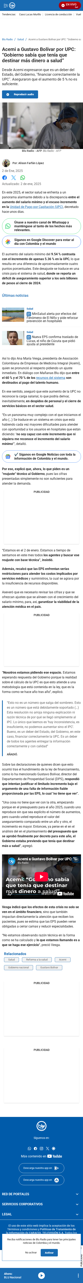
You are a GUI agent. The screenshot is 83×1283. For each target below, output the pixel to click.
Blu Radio (7, 39)
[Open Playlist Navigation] (78, 1276)
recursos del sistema (50, 378)
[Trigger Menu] (5, 5)
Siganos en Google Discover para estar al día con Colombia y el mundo (44, 242)
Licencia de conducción (58, 14)
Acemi (62, 959)
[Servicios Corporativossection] (77, 1204)
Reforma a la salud (37, 959)
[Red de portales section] (77, 1194)
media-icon (41, 1275)
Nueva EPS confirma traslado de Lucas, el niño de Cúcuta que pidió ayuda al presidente (52, 340)
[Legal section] (77, 1214)
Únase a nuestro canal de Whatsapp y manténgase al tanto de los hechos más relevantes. (43, 226)
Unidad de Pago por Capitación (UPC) (36, 207)
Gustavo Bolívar (49, 967)
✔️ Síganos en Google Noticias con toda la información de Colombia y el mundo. (45, 456)
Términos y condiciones (22, 1229)
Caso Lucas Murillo (30, 14)
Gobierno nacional (18, 967)
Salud (20, 39)
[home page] (41, 1126)
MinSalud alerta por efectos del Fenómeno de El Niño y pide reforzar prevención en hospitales (52, 317)
